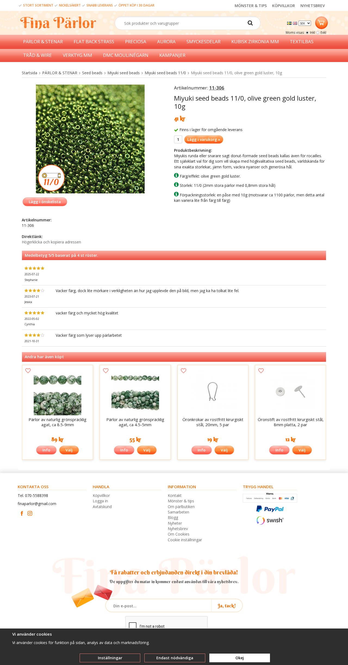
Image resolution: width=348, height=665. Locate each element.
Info (46, 450)
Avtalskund (102, 506)
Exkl (323, 32)
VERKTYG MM (77, 55)
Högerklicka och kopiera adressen (51, 242)
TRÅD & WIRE (37, 55)
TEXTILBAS (301, 41)
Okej (239, 657)
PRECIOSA (135, 41)
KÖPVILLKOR (283, 5)
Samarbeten (178, 512)
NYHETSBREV (312, 5)
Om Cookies (178, 534)
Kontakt (175, 495)
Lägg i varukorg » (203, 139)
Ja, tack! (227, 605)
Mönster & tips (181, 500)
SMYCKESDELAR (203, 41)
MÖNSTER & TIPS (251, 5)
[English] (296, 22)
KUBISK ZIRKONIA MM (255, 41)
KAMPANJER (172, 55)
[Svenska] (290, 22)
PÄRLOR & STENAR (43, 41)
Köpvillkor (101, 495)
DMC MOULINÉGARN (125, 55)
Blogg (173, 517)
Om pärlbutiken (181, 506)
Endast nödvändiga (174, 657)
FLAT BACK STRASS (94, 41)
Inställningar (110, 657)
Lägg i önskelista (45, 201)
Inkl (312, 32)
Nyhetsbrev (178, 528)
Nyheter (175, 523)
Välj (69, 450)
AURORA (166, 41)
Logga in (100, 500)
